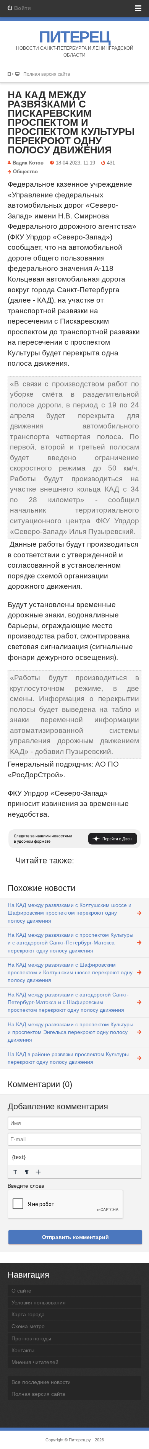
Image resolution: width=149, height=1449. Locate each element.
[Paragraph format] (26, 1172)
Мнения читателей (34, 1362)
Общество (25, 171)
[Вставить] (38, 1172)
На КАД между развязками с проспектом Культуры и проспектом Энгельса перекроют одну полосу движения (70, 1032)
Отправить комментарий (75, 1237)
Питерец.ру (80, 1440)
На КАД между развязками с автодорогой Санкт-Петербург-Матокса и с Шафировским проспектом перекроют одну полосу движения (68, 1002)
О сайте (21, 1291)
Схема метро (28, 1326)
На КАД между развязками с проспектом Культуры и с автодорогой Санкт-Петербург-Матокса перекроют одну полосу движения (70, 943)
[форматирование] (15, 1172)
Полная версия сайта (46, 74)
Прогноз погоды (31, 1338)
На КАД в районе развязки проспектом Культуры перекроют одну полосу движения (68, 1058)
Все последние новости (41, 1382)
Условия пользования (38, 1302)
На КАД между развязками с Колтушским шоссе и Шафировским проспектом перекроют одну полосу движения (69, 913)
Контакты (22, 1350)
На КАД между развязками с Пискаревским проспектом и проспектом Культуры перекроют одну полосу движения (71, 122)
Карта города (28, 1314)
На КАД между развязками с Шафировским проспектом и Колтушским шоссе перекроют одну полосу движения (70, 972)
